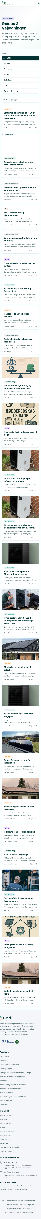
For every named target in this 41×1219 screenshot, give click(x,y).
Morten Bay (7, 199)
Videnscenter (5, 1135)
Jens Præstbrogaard (10, 174)
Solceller (3, 1061)
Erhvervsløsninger (7, 1131)
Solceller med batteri (24, 1186)
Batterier (3, 1081)
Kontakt (3, 1127)
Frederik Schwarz (9, 326)
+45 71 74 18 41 (10, 1162)
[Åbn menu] (39, 3)
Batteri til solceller (6, 1189)
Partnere (3, 1119)
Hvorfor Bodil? (6, 1115)
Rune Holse (7, 301)
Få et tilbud (4, 1057)
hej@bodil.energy (12, 1172)
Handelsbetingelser (27, 1205)
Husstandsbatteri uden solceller (19, 832)
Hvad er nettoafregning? (16, 854)
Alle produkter (6, 1100)
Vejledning (4, 1143)
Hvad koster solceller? (9, 1065)
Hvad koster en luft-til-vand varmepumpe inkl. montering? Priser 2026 (18, 621)
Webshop (4, 1104)
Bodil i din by (5, 1139)
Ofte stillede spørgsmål (9, 1147)
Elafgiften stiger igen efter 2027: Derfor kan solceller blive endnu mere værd (19, 116)
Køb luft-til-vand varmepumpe (12, 1077)
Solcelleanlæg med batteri (10, 1088)
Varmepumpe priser (21, 1189)
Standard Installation (14, 1209)
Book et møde (6, 1151)
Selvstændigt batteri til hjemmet (13, 1084)
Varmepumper (6, 1069)
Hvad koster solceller (8, 1186)
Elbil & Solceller (6, 1092)
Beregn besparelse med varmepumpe (15, 1073)
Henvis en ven (6, 1123)
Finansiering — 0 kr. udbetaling (13, 1096)
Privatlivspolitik (12, 1205)
